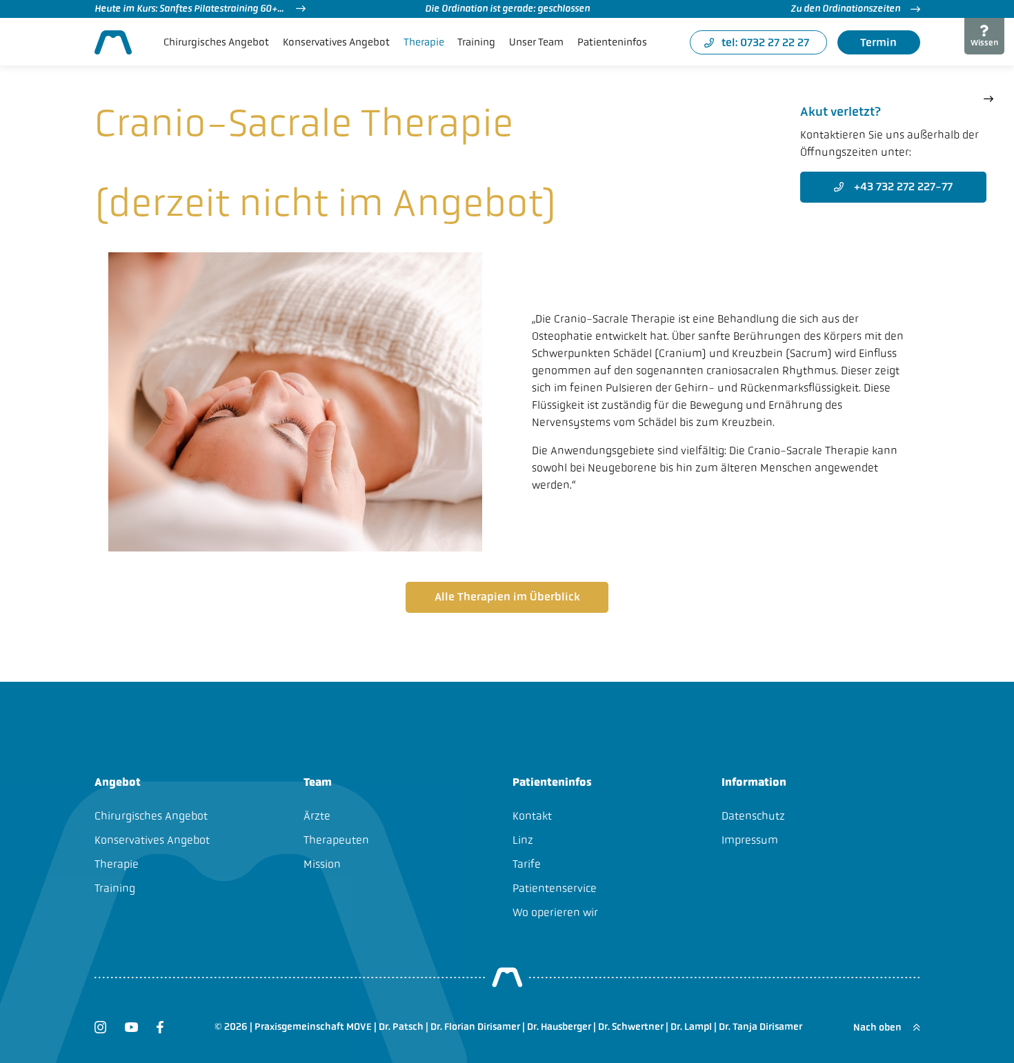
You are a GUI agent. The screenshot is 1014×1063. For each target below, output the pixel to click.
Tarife (527, 864)
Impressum (750, 840)
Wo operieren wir (555, 912)
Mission (322, 864)
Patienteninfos (612, 42)
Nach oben (878, 1027)
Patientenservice (555, 888)
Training (476, 42)
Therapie (424, 42)
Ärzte (317, 815)
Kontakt (532, 815)
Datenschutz (753, 815)
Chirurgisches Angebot (216, 42)
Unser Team (536, 42)
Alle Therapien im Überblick (507, 596)
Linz (523, 840)
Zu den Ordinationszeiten (845, 8)
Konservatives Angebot (336, 42)
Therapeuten (336, 840)
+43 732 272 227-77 (903, 186)
